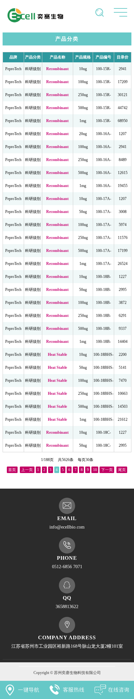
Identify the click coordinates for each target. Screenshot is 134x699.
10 (95, 470)
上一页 (27, 470)
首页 (12, 470)
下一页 (107, 470)
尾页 (122, 470)
